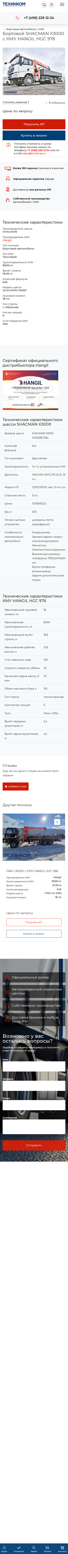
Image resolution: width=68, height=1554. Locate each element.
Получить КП (33, 934)
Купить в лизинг (33, 945)
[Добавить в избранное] (57, 822)
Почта (6, 1110)
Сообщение (10, 1129)
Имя (6, 1071)
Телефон (8, 1091)
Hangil (7, 240)
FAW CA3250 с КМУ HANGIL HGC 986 (32, 871)
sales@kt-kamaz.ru (34, 153)
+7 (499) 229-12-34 (39, 18)
